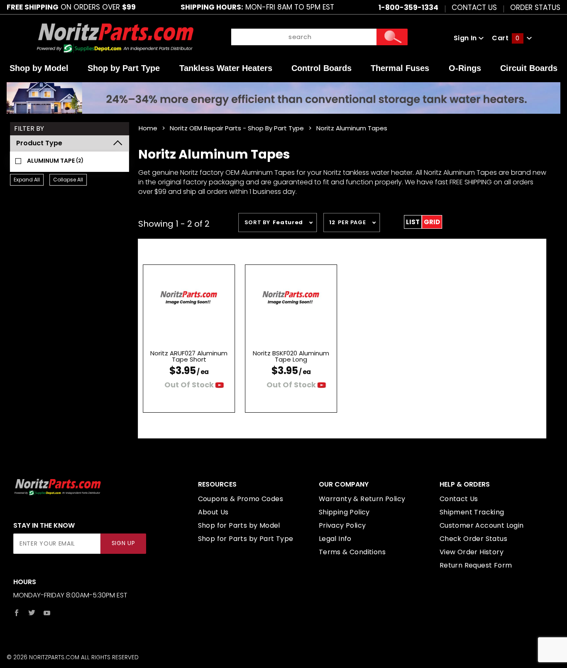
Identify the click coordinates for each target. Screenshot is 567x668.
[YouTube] (47, 612)
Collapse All (68, 179)
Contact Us (474, 7)
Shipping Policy (344, 512)
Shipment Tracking (472, 512)
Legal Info (335, 538)
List (413, 222)
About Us (213, 512)
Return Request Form (476, 565)
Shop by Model (39, 68)
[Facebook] (16, 612)
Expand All (27, 179)
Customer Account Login (482, 525)
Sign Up (123, 543)
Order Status (535, 7)
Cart (505, 38)
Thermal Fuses (400, 68)
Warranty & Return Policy (362, 499)
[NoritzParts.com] (115, 38)
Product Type (39, 143)
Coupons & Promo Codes (240, 499)
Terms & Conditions (352, 552)
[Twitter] (31, 612)
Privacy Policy (342, 525)
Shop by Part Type (124, 68)
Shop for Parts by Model (239, 525)
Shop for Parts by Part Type (245, 538)
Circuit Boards (528, 68)
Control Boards (321, 68)
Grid (432, 222)
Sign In (466, 38)
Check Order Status (473, 538)
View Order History (471, 552)
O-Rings (465, 68)
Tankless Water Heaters (225, 68)
